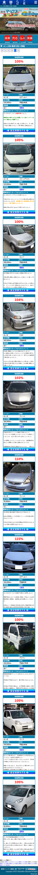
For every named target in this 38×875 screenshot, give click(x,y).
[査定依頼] (19, 130)
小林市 (22, 427)
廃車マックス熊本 (13, 863)
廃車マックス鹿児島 (5, 865)
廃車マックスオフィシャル (11, 861)
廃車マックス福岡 (23, 861)
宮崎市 (22, 108)
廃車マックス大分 (23, 863)
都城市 (22, 267)
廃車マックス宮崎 (32, 863)
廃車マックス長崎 (4, 863)
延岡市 (22, 831)
